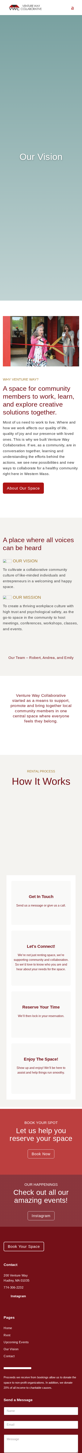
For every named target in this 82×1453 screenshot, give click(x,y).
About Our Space (23, 488)
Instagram (41, 1216)
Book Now (41, 1154)
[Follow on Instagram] (6, 1296)
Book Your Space (24, 1246)
